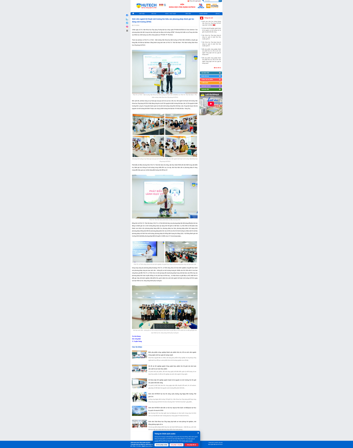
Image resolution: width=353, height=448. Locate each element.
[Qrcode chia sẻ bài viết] (126, 30)
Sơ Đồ (216, 442)
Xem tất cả (218, 67)
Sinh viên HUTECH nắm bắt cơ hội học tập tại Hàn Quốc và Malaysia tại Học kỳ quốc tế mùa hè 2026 (172, 409)
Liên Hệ (220, 442)
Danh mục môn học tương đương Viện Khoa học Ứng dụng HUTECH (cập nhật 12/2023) (211, 23)
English (199, 1)
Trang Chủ (211, 442)
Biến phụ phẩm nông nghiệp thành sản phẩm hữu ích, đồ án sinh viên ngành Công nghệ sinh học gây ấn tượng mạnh (172, 353)
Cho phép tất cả (191, 445)
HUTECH (220, 444)
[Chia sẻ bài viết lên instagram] (126, 26)
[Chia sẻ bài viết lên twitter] (126, 22)
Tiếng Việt (192, 1)
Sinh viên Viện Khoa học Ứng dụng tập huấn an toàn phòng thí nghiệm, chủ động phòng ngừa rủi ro (172, 423)
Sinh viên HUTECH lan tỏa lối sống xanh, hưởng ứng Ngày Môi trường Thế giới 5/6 (172, 395)
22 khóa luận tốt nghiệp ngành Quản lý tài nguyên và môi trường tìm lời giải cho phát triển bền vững (172, 381)
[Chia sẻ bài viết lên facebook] (126, 15)
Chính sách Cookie (187, 441)
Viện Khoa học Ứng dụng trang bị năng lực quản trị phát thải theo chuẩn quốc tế (211, 37)
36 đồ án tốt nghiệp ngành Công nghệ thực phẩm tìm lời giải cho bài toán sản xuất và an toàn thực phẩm (172, 367)
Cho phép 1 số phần (176, 445)
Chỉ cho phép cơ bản (161, 445)
